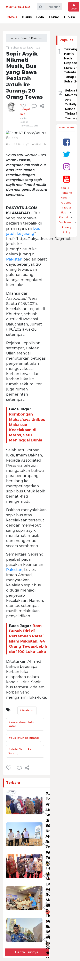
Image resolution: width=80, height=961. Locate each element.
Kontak (64, 217)
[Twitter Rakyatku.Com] (66, 154)
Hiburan (70, 17)
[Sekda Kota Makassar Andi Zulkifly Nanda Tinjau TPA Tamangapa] (24, 834)
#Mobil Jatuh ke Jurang (20, 751)
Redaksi (64, 187)
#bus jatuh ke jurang (23, 737)
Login (74, 8)
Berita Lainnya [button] (26, 952)
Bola (40, 17)
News (12, 17)
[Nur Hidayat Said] (11, 107)
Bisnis (27, 17)
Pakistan (14, 259)
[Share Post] (42, 106)
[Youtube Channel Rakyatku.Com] (66, 179)
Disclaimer (65, 222)
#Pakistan (27, 710)
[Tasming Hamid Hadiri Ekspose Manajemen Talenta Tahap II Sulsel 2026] (24, 866)
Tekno (53, 17)
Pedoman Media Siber (66, 207)
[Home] (18, 7)
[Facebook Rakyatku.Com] (66, 142)
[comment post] (34, 106)
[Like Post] (24, 106)
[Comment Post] (35, 812)
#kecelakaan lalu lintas (21, 724)
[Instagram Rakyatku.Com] (66, 167)
